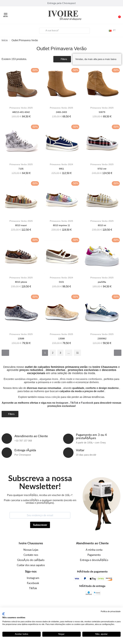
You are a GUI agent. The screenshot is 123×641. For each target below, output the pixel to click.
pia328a (102, 282)
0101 (61, 282)
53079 (102, 112)
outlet (100, 391)
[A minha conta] (5, 30)
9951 (61, 168)
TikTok (74, 402)
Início (5, 40)
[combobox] (65, 31)
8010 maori (21, 225)
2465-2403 (61, 112)
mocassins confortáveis (88, 379)
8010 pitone (21, 282)
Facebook (87, 402)
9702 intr (102, 168)
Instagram (62, 402)
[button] (118, 15)
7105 (21, 168)
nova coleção (52, 397)
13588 (21, 338)
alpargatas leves (48, 379)
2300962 (102, 338)
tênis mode (66, 379)
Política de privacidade (111, 611)
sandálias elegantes (26, 379)
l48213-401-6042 (21, 112)
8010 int (102, 225)
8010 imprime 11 (61, 225)
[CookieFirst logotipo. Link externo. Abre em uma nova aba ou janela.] (3, 613)
